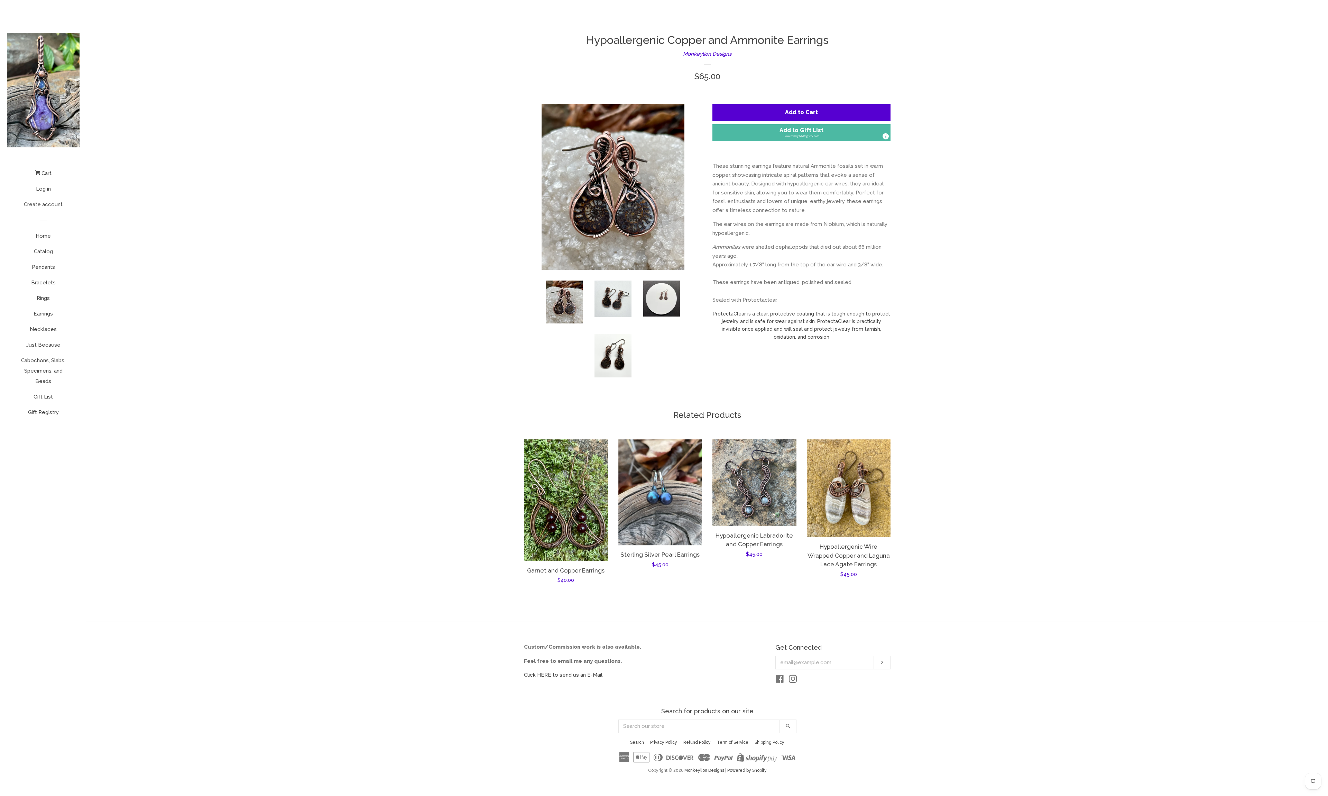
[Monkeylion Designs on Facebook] (779, 680)
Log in (43, 189)
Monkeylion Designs (707, 54)
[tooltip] (886, 136)
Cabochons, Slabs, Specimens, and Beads (43, 370)
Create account (43, 204)
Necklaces (43, 329)
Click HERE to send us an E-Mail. (563, 675)
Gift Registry (43, 412)
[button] (801, 132)
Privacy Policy (663, 742)
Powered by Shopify (747, 770)
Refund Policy (697, 742)
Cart (46, 173)
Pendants (43, 267)
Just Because (43, 345)
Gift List (43, 397)
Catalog (43, 251)
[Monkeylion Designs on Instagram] (793, 680)
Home (43, 236)
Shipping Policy (769, 742)
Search (637, 742)
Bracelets (43, 283)
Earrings (43, 314)
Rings (43, 298)
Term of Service (732, 742)
